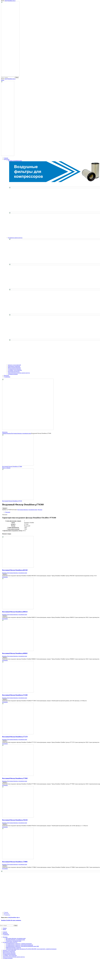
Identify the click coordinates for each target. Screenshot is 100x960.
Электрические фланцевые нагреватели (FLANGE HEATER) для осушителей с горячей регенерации (31, 949)
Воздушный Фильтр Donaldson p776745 (12, 501)
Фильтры (8, 433)
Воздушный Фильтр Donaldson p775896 (12, 466)
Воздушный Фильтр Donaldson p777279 (15, 736)
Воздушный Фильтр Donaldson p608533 (15, 611)
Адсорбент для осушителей (15, 370)
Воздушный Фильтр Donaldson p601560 (15, 570)
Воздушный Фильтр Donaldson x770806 (14, 861)
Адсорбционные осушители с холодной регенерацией (19, 945)
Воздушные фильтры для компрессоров (21, 433)
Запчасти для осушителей (14, 365)
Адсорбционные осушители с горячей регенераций (19, 943)
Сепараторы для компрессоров (13, 941)
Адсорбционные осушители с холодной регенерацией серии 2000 (22, 946)
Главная (4, 433)
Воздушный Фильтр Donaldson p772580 (15, 695)
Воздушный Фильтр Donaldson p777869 (15, 778)
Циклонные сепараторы (14, 366)
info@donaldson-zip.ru (10, 0)
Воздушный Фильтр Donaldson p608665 (15, 653)
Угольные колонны (13, 374)
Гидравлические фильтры (14, 368)
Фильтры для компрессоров (15, 160)
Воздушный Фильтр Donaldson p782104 (15, 820)
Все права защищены (11, 920)
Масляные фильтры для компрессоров (15, 939)
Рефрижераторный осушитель (13, 947)
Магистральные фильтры (14, 367)
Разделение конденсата (14, 371)
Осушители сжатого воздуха (15, 237)
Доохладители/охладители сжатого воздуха (19, 372)
